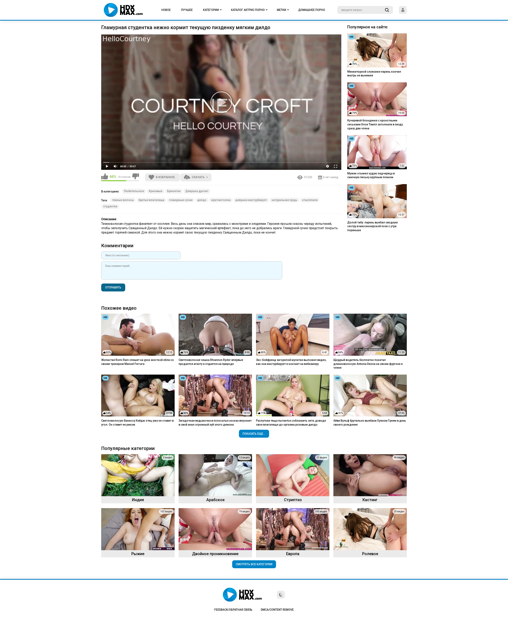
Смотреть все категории (254, 564)
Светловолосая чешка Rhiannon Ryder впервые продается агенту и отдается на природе (211, 361)
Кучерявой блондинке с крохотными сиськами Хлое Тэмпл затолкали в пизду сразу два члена (375, 124)
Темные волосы (123, 200)
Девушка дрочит (196, 191)
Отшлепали (310, 200)
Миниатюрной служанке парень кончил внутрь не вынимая (374, 73)
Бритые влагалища (151, 200)
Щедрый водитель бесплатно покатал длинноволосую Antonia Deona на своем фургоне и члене (368, 363)
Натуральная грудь (284, 200)
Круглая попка (221, 200)
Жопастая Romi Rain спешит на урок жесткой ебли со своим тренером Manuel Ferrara (137, 361)
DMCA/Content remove (277, 609)
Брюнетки (174, 191)
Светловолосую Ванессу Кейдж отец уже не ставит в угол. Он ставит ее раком (137, 422)
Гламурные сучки (180, 200)
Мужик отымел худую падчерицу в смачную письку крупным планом (371, 175)
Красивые (155, 191)
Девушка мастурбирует (251, 200)
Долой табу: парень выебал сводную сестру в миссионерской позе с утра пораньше (372, 226)
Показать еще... (254, 433)
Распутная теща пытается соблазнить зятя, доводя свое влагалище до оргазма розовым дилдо (291, 422)
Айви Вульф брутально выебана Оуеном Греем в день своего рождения (369, 422)
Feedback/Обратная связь (233, 609)
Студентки (110, 206)
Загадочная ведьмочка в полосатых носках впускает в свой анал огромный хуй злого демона (215, 422)
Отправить (113, 287)
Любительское (134, 191)
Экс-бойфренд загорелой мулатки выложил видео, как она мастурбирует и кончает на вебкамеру (291, 361)
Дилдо (201, 200)
